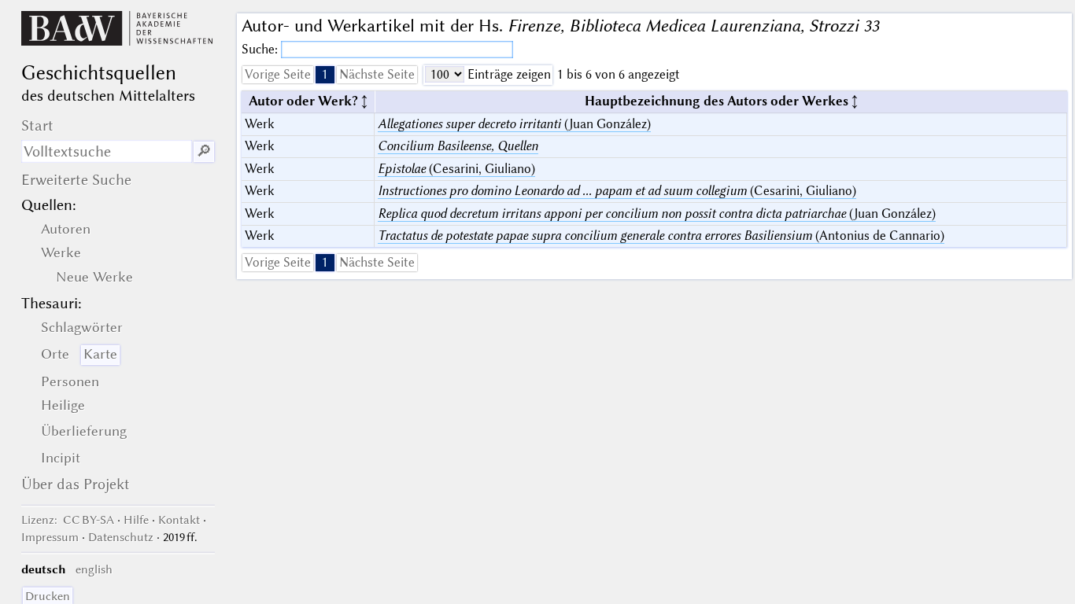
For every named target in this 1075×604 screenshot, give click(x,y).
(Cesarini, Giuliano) (456, 168)
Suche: (261, 49)
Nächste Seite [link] (377, 74)
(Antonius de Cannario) (661, 235)
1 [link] (325, 74)
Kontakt (179, 520)
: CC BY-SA (67, 520)
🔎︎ (204, 151)
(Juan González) (514, 123)
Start (37, 125)
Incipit (60, 457)
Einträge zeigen (507, 74)
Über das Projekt (75, 484)
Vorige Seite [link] (278, 74)
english (94, 569)
